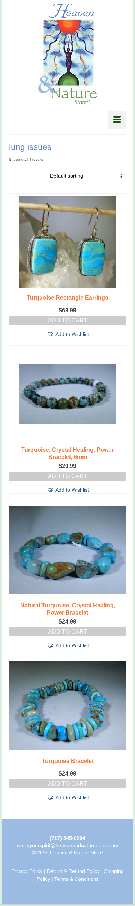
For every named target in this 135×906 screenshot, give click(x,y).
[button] (67, 334)
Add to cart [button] (67, 320)
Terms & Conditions (76, 879)
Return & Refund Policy (73, 871)
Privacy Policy (26, 871)
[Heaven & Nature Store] (67, 54)
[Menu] (117, 120)
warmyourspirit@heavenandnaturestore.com (67, 845)
